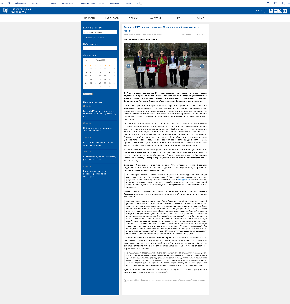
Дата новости (90, 55)
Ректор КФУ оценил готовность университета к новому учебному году (99, 114)
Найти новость (90, 44)
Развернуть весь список (95, 38)
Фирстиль (156, 18)
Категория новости (92, 28)
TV (178, 18)
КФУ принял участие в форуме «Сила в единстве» (98, 143)
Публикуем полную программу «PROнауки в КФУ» (98, 129)
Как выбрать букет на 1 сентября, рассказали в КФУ (99, 158)
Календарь (111, 18)
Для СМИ (134, 18)
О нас (200, 18)
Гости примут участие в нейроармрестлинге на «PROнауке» (94, 174)
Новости (89, 18)
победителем (184, 179)
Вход (3, 3)
